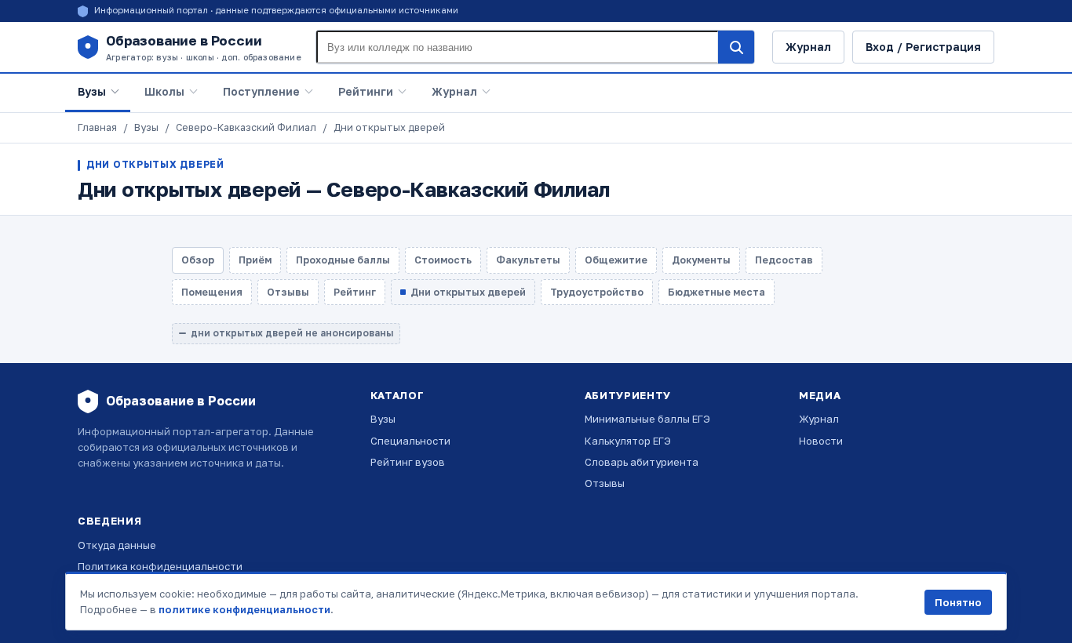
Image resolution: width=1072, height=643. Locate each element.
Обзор (197, 260)
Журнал (808, 46)
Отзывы (605, 483)
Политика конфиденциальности (160, 566)
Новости (821, 440)
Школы (164, 91)
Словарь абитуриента (641, 462)
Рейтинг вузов (407, 462)
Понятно (958, 602)
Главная (97, 127)
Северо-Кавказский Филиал (246, 127)
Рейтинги (365, 91)
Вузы (92, 91)
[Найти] (736, 47)
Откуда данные (117, 545)
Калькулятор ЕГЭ (628, 440)
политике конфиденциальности (244, 609)
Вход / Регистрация (923, 46)
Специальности (410, 440)
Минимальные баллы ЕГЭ (647, 418)
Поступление (261, 91)
